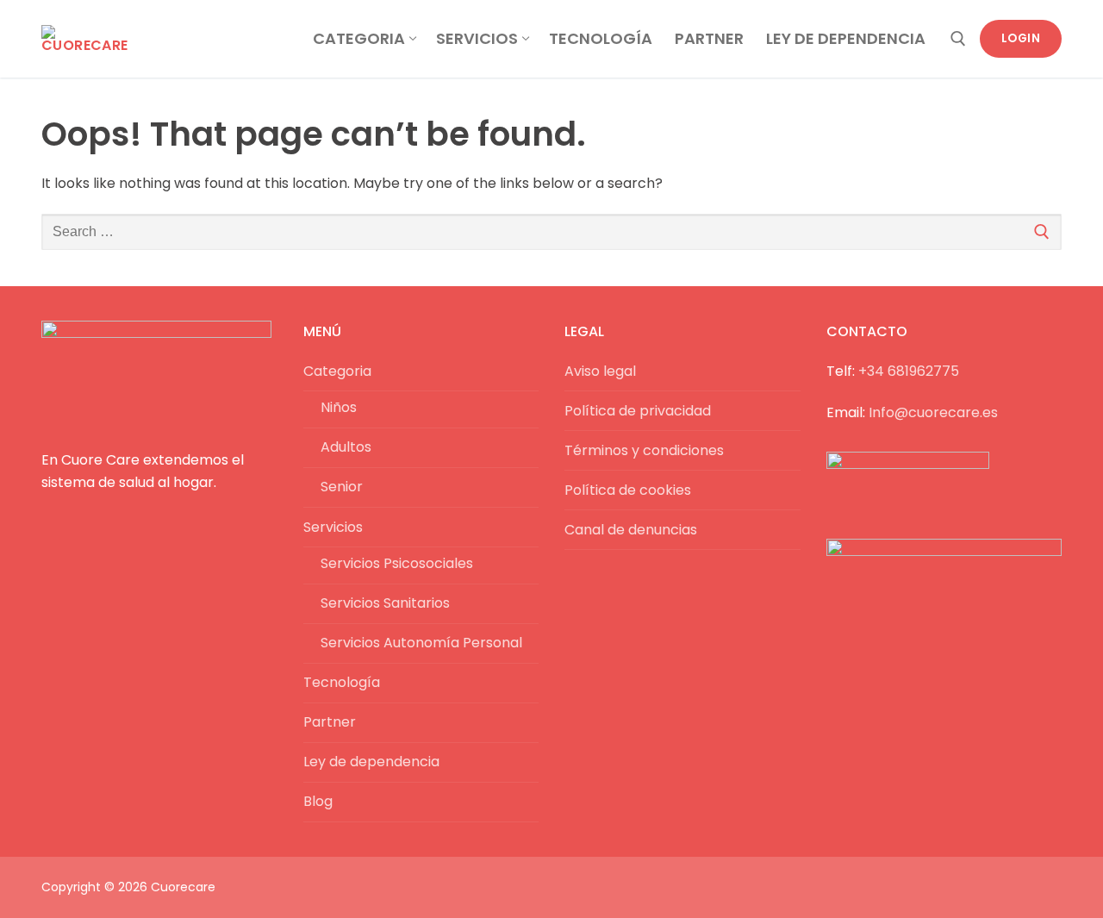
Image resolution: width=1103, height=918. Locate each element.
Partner (329, 722)
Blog (318, 801)
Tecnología (341, 682)
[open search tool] (958, 39)
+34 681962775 (908, 371)
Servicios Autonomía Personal (421, 643)
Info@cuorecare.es (933, 412)
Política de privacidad (637, 411)
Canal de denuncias (630, 530)
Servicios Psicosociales (397, 563)
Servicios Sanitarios (385, 603)
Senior (342, 486)
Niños (339, 407)
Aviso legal (600, 371)
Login (1021, 38)
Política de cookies (627, 490)
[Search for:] (551, 232)
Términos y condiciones (644, 450)
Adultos (346, 447)
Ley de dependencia (371, 761)
